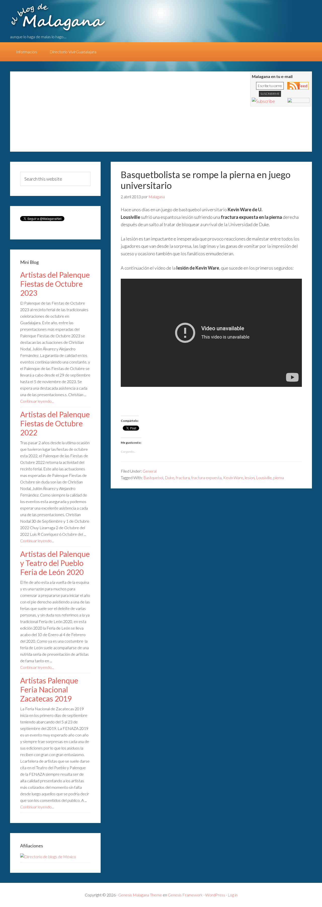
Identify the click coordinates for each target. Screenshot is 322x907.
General (149, 471)
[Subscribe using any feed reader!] (263, 101)
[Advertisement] (108, 114)
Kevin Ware (233, 477)
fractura (183, 477)
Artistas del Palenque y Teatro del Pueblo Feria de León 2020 (55, 562)
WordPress (215, 894)
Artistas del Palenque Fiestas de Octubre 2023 (55, 283)
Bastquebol (153, 477)
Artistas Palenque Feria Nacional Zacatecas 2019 (49, 689)
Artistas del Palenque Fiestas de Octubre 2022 (55, 423)
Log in (232, 894)
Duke (169, 477)
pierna (278, 477)
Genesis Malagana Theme (140, 894)
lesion (250, 477)
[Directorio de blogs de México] (48, 856)
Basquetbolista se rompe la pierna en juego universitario (206, 180)
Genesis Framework (185, 894)
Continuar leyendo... (37, 401)
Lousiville (264, 477)
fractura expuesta (206, 477)
